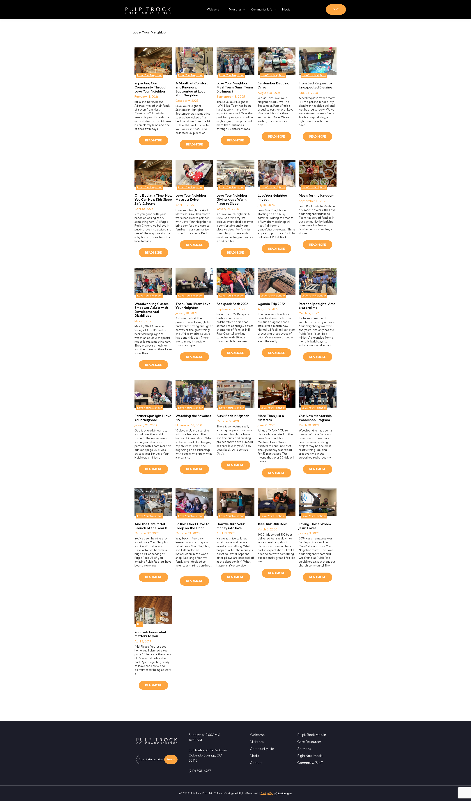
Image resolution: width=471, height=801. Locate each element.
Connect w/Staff (310, 763)
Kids (139, 624)
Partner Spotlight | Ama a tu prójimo (317, 306)
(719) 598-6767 (200, 771)
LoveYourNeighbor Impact (272, 197)
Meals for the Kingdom (316, 195)
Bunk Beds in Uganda (233, 416)
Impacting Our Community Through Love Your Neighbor (150, 87)
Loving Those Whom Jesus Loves (315, 526)
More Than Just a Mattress (271, 418)
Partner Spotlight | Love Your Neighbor (152, 418)
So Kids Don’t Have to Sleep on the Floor (192, 526)
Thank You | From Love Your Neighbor (193, 306)
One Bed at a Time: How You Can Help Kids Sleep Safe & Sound (153, 199)
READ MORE (153, 140)
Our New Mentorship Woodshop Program (315, 418)
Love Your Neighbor (149, 75)
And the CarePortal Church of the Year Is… (151, 526)
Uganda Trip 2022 (271, 304)
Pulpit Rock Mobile (311, 735)
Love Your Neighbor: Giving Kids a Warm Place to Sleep (232, 199)
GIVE (335, 9)
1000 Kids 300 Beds (273, 524)
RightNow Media (310, 756)
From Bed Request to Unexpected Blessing (315, 85)
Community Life (262, 749)
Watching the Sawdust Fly (193, 418)
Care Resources (309, 742)
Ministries (257, 742)
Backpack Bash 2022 (232, 304)
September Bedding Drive (273, 85)
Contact (256, 763)
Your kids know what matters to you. (150, 634)
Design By (267, 793)
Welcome (257, 735)
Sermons (304, 749)
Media (254, 756)
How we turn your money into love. (231, 526)
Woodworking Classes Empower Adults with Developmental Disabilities (151, 310)
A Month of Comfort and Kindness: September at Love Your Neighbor (192, 89)
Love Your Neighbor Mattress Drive (191, 197)
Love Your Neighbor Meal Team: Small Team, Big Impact (235, 87)
